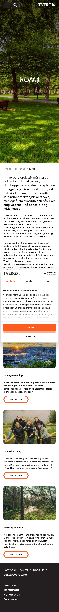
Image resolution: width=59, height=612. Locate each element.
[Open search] (15, 5)
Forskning (20, 168)
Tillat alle (29, 327)
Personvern (11, 599)
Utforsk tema (16, 399)
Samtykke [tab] (10, 281)
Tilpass (28, 336)
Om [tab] (48, 281)
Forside (7, 168)
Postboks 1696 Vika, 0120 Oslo (25, 570)
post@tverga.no (15, 574)
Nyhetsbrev (11, 594)
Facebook (10, 585)
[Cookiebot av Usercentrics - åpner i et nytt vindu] (44, 273)
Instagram (11, 589)
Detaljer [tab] (29, 281)
